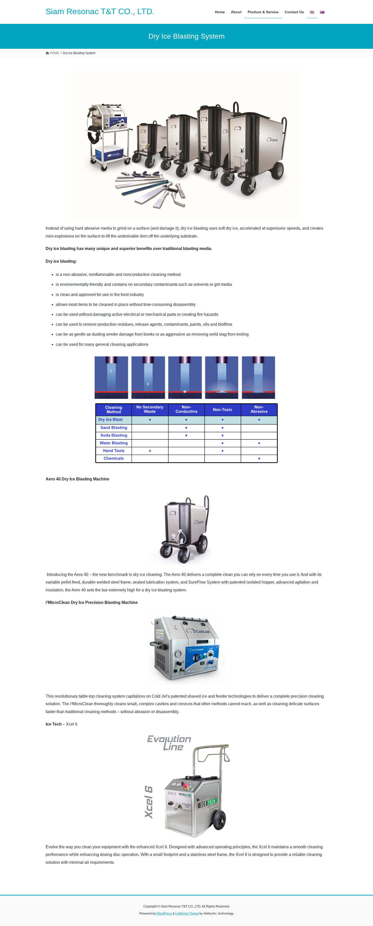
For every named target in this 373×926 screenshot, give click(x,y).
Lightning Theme (187, 913)
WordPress (164, 913)
